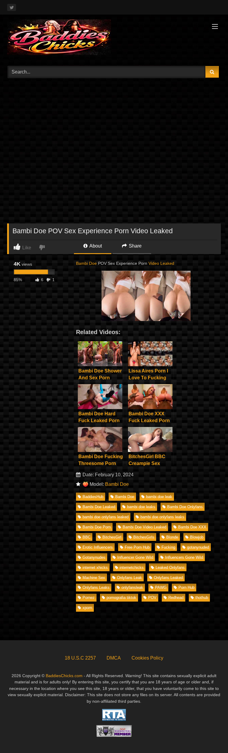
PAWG (161, 587)
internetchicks (132, 567)
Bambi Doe (86, 263)
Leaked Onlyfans (170, 567)
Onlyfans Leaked (168, 577)
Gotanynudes (94, 557)
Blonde (172, 537)
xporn (87, 607)
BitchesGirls (143, 537)
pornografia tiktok (121, 597)
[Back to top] (209, 735)
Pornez (89, 597)
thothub (201, 597)
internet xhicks (95, 567)
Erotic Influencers (98, 547)
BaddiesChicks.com (64, 675)
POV (152, 597)
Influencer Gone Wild (135, 557)
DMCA (114, 657)
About (95, 245)
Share (135, 245)
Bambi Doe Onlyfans (185, 507)
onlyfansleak (132, 587)
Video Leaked (161, 263)
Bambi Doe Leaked (99, 507)
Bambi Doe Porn (97, 527)
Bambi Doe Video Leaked (144, 527)
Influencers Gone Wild (184, 557)
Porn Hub (186, 587)
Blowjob (196, 537)
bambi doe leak (159, 496)
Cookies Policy (147, 657)
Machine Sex (94, 577)
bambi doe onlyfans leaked (106, 517)
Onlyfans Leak (129, 577)
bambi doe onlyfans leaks (162, 517)
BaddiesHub (93, 496)
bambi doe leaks (141, 507)
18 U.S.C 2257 (80, 657)
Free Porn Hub (137, 547)
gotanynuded (198, 547)
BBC (87, 537)
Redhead (175, 597)
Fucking (168, 547)
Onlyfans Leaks (96, 587)
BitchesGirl (111, 537)
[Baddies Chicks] (114, 38)
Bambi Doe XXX (192, 527)
